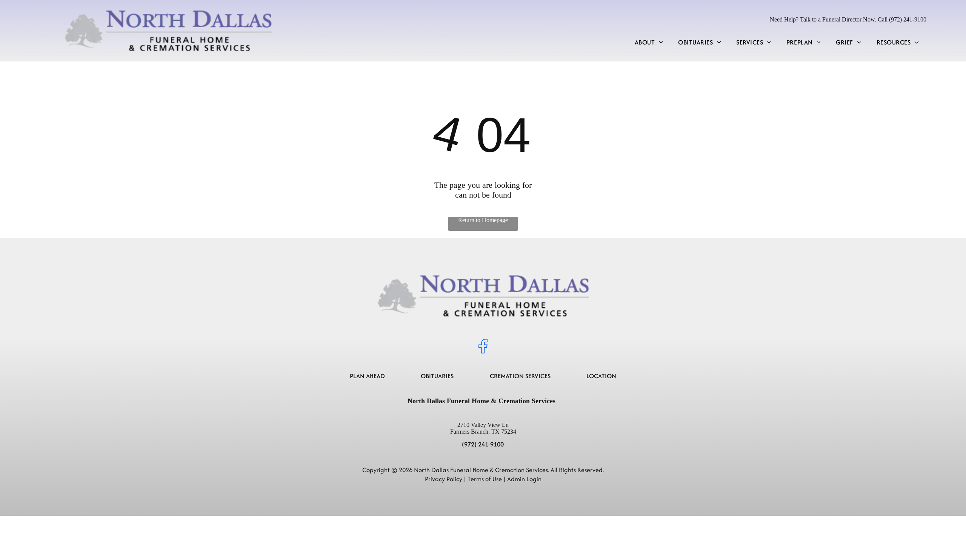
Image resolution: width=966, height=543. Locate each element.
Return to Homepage (483, 220)
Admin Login (524, 478)
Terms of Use (485, 478)
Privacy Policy (443, 478)
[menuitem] (649, 42)
